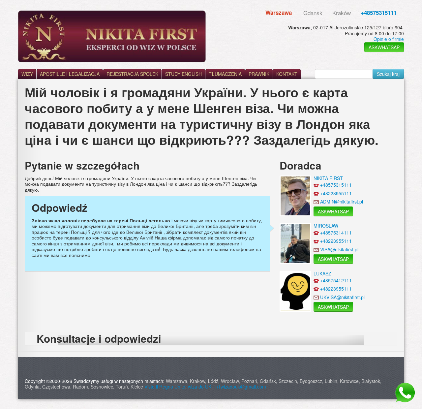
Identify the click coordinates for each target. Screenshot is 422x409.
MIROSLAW (326, 225)
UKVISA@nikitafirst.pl (342, 297)
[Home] (112, 36)
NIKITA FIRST (328, 178)
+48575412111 (336, 280)
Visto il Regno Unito (164, 386)
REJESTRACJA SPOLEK (132, 74)
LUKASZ (322, 273)
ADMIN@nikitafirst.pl (341, 201)
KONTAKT (286, 74)
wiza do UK (201, 386)
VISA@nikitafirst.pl (339, 249)
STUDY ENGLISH (183, 74)
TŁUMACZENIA (225, 74)
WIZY (27, 74)
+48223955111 (336, 193)
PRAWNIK (259, 74)
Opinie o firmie (389, 39)
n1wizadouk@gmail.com (240, 386)
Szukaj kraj (388, 74)
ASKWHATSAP (384, 47)
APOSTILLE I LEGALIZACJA (70, 74)
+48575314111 (336, 232)
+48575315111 (379, 12)
